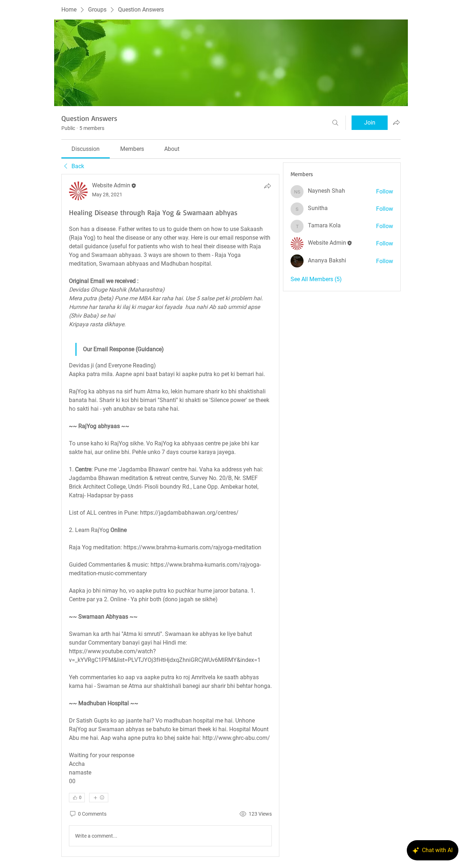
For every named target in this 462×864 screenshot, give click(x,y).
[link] (85, 148)
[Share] (267, 186)
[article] (170, 515)
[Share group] (396, 122)
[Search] (335, 122)
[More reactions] (98, 797)
